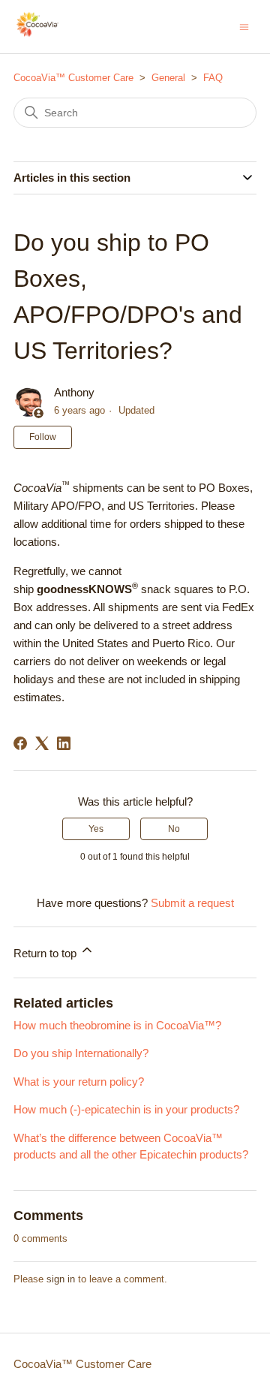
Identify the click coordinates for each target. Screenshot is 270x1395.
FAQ (213, 77)
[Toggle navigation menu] (244, 26)
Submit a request (192, 902)
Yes (96, 829)
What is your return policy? (79, 1081)
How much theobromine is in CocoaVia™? (117, 1025)
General (168, 77)
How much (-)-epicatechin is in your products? (126, 1109)
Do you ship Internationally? (81, 1053)
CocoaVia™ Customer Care (74, 77)
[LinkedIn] (63, 743)
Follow (42, 437)
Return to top (47, 953)
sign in (60, 1279)
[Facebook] (20, 743)
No (174, 829)
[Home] (38, 34)
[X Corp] (42, 743)
